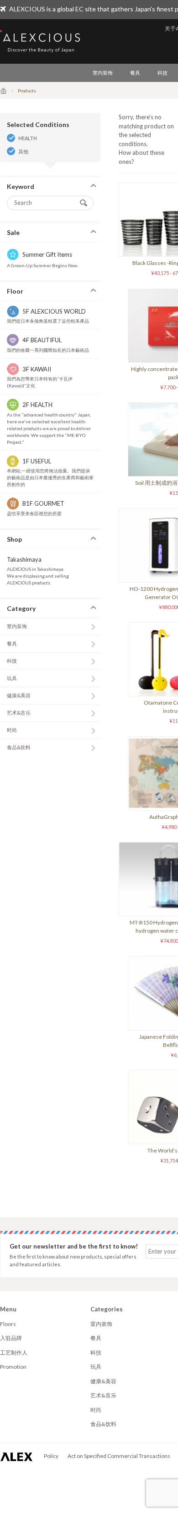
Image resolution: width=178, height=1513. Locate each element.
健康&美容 (19, 695)
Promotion (13, 1366)
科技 (162, 73)
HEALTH (27, 138)
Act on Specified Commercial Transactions (119, 1455)
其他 (23, 151)
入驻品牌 (11, 1338)
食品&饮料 (19, 747)
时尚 (12, 730)
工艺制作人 (13, 1352)
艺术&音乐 (19, 713)
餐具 (135, 73)
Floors (8, 1323)
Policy (51, 1455)
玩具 (12, 678)
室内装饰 (103, 73)
